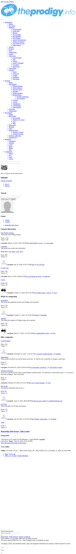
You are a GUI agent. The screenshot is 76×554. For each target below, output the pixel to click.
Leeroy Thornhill (18, 63)
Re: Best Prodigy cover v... (35, 243)
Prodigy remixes (18, 93)
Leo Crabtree (17, 34)
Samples (11, 143)
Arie (17, 251)
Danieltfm (43, 315)
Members (12, 27)
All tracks (12, 109)
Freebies (15, 100)
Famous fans (13, 52)
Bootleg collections (23, 97)
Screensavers (13, 137)
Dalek (36, 315)
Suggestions (4, 357)
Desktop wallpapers (15, 136)
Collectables (12, 68)
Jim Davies (16, 66)
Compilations (17, 105)
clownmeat (49, 243)
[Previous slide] (1, 547)
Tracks (3, 280)
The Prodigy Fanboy (56, 367)
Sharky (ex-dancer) (19, 42)
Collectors (4, 246)
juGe (21, 251)
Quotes (11, 54)
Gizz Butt (16, 65)
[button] (6, 181)
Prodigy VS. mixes (19, 120)
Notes (10, 146)
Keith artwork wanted (39, 401)
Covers (15, 102)
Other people (17, 45)
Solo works (12, 56)
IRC (10, 155)
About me (16, 73)
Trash (2, 422)
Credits (15, 75)
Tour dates (12, 26)
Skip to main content (7, 1)
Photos (11, 114)
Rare (33, 264)
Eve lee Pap (40, 264)
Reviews (11, 49)
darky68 (47, 276)
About (15, 72)
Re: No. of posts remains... (37, 383)
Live (14, 121)
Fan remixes (16, 118)
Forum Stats (5, 435)
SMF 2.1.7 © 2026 (11, 456)
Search (21, 537)
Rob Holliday (17, 36)
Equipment (12, 141)
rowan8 (42, 439)
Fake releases (17, 107)
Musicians (8, 139)
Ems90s (58, 354)
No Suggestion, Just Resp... (38, 367)
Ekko (13, 251)
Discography (13, 84)
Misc (14, 123)
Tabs (10, 150)
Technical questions (7, 371)
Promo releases (17, 88)
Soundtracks (16, 104)
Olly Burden (16, 38)
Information (8, 22)
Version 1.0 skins (18, 132)
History (11, 24)
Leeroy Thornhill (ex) (19, 40)
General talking (5, 341)
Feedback (16, 77)
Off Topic (4, 404)
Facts (10, 50)
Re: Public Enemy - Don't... (43, 293)
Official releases (18, 86)
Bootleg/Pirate (17, 95)
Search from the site (7, 531)
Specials (15, 91)
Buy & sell (4, 386)
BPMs (11, 148)
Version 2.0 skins (18, 134)
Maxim (15, 33)
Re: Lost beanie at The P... (34, 276)
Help (6, 454)
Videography (13, 111)
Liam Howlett (17, 29)
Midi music (12, 125)
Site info (11, 70)
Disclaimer (16, 79)
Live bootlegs (21, 98)
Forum (11, 153)
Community (8, 152)
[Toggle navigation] (1, 19)
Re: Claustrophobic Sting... (41, 333)
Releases (7, 81)
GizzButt (53, 419)
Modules (11, 127)
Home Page (4, 537)
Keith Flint (16, 31)
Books (11, 82)
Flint (14, 59)
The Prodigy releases (7, 233)
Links (10, 157)
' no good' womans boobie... (44, 354)
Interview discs (17, 89)
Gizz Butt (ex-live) (18, 43)
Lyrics (11, 144)
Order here (4, 177)
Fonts (10, 128)
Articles (11, 47)
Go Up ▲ (12, 454)
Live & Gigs (5, 268)
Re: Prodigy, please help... (40, 419)
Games (11, 159)
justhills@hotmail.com (55, 401)
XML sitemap (13, 537)
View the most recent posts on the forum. (13, 443)
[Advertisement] (38, 480)
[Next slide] (3, 547)
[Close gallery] (1, 549)
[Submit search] (1, 535)
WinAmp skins (13, 130)
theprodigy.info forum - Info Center (15, 431)
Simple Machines (22, 456)
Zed (10, 251)
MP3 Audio (12, 116)
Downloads (8, 112)
